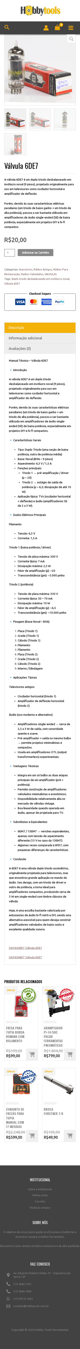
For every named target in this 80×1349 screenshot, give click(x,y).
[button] (71, 38)
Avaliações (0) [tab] (20, 348)
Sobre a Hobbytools (40, 1189)
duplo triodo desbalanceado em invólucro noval (40, 279)
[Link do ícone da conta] (46, 28)
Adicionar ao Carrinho (35, 252)
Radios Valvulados (32, 274)
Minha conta (40, 1195)
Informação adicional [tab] (25, 338)
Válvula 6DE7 (12, 283)
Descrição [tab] (16, 327)
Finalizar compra (40, 1207)
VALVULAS (51, 274)
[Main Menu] (71, 28)
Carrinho (40, 1201)
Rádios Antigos (43, 269)
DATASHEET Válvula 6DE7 (25, 948)
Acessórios (25, 269)
